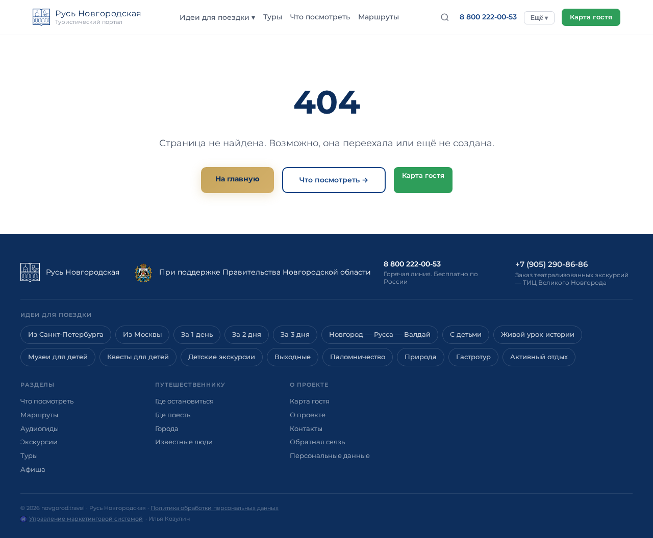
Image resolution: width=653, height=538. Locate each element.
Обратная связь (317, 442)
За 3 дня (295, 334)
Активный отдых (539, 357)
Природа (421, 357)
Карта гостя (591, 17)
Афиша (32, 469)
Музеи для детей (58, 357)
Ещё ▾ (539, 17)
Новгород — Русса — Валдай (380, 334)
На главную (237, 178)
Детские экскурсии (221, 357)
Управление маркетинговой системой (86, 518)
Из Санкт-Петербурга (66, 334)
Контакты (306, 428)
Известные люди (184, 442)
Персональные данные (330, 455)
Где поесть (172, 415)
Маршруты (378, 17)
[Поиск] (445, 17)
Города (167, 428)
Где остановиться (184, 401)
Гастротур (473, 357)
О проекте (307, 415)
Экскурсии (39, 442)
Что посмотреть (320, 17)
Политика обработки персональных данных (214, 508)
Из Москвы (142, 334)
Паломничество (357, 357)
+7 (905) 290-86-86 (551, 264)
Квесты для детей (138, 357)
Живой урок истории (537, 334)
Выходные (292, 357)
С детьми (466, 334)
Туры (272, 17)
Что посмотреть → (333, 179)
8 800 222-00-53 (488, 17)
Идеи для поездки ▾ (217, 17)
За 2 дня (246, 334)
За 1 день (197, 334)
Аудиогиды (39, 428)
